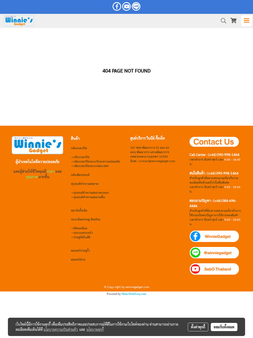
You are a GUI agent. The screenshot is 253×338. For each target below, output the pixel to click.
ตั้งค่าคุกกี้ (198, 327)
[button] (222, 21)
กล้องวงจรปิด (81, 157)
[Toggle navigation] (246, 20)
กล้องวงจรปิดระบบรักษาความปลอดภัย (96, 161)
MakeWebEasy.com (134, 294)
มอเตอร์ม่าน (78, 259)
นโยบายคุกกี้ (95, 329)
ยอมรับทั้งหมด (224, 327)
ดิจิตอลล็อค (80, 228)
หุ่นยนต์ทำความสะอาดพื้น (89, 197)
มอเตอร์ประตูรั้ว (80, 250)
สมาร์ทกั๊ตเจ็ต (79, 210)
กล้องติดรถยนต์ (80, 175)
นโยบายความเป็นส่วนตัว (60, 329)
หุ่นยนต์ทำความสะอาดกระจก (91, 192)
